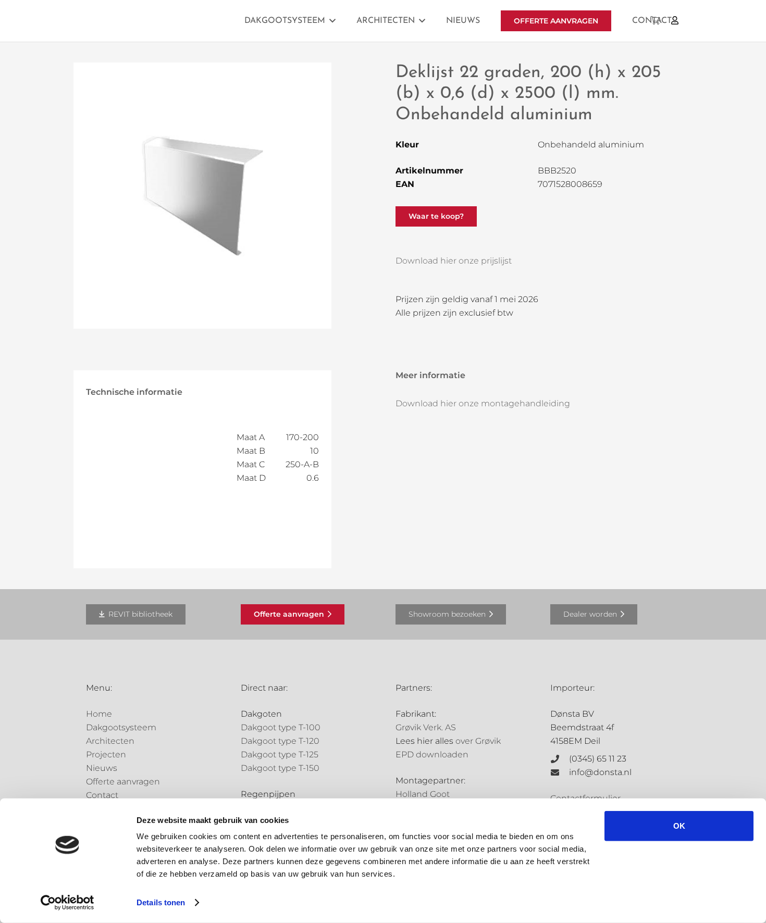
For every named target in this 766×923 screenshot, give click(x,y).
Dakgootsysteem (121, 727)
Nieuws (101, 768)
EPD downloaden (432, 754)
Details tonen (161, 902)
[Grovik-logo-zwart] (192, 20)
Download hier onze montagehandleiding (483, 403)
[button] (332, 21)
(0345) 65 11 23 (597, 759)
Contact (102, 795)
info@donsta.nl (600, 772)
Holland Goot (423, 794)
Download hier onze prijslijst (454, 261)
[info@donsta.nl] (559, 772)
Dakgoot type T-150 (280, 768)
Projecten (106, 754)
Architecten (110, 741)
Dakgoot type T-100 (280, 727)
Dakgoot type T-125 (279, 754)
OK (679, 825)
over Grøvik (478, 741)
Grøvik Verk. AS (426, 727)
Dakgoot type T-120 (280, 741)
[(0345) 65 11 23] (559, 759)
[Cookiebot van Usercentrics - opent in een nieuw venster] (67, 902)
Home (99, 714)
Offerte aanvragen (123, 782)
